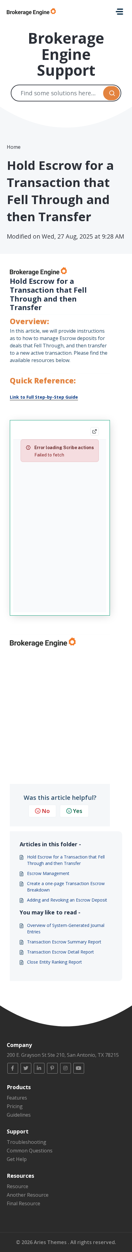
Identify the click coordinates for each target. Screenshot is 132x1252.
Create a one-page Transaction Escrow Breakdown (66, 886)
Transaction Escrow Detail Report (60, 952)
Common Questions (29, 1150)
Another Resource (28, 1195)
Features (17, 1097)
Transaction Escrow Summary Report (64, 942)
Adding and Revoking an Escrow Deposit (67, 900)
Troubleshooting (26, 1142)
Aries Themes (51, 1242)
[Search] (111, 93)
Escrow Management (48, 873)
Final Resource (23, 1203)
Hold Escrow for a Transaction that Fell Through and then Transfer (66, 860)
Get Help (17, 1159)
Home (14, 147)
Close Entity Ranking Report (54, 962)
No (46, 811)
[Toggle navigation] (119, 11)
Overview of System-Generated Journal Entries (65, 928)
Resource (17, 1186)
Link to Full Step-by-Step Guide (44, 397)
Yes (77, 811)
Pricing (15, 1106)
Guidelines (19, 1114)
